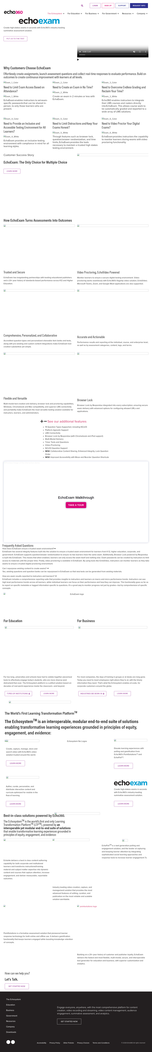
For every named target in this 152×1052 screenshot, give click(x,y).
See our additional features (67, 421)
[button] (82, 6)
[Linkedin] (8, 1042)
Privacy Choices (83, 1043)
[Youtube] (13, 1042)
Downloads (11, 1032)
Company (10, 1026)
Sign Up (108, 6)
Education (10, 1005)
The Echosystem (13, 999)
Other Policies (68, 1043)
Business (10, 1010)
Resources (10, 1021)
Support (122, 6)
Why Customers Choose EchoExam (27, 68)
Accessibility (41, 1043)
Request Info (139, 6)
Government (11, 1016)
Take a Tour (76, 505)
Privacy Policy (55, 1043)
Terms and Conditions (101, 1043)
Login (95, 6)
